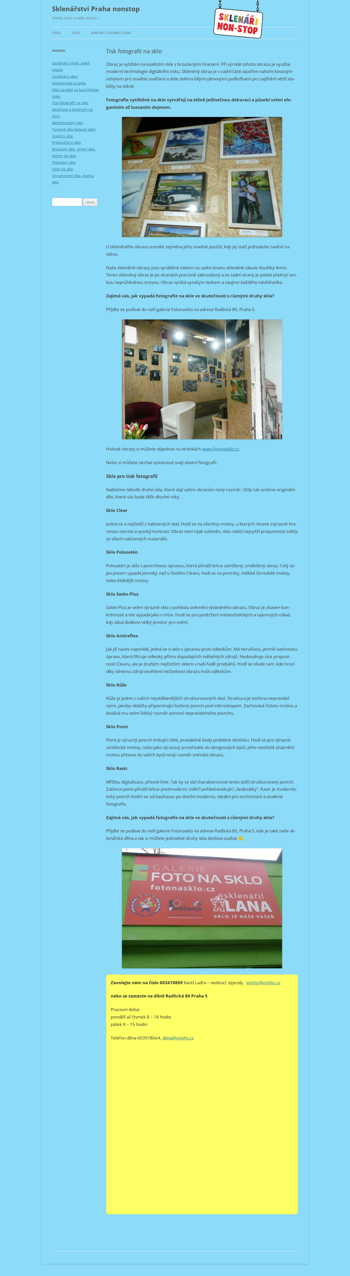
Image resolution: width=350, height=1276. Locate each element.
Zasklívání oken (65, 76)
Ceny (76, 33)
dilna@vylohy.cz (178, 1038)
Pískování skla (64, 162)
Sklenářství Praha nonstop (96, 8)
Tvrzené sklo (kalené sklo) (73, 129)
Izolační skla (62, 136)
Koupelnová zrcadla (69, 83)
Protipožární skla (66, 142)
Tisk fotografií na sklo (70, 102)
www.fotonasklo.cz (220, 449)
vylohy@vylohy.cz (263, 982)
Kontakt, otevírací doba (111, 33)
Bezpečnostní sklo (67, 122)
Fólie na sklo (62, 169)
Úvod (56, 33)
